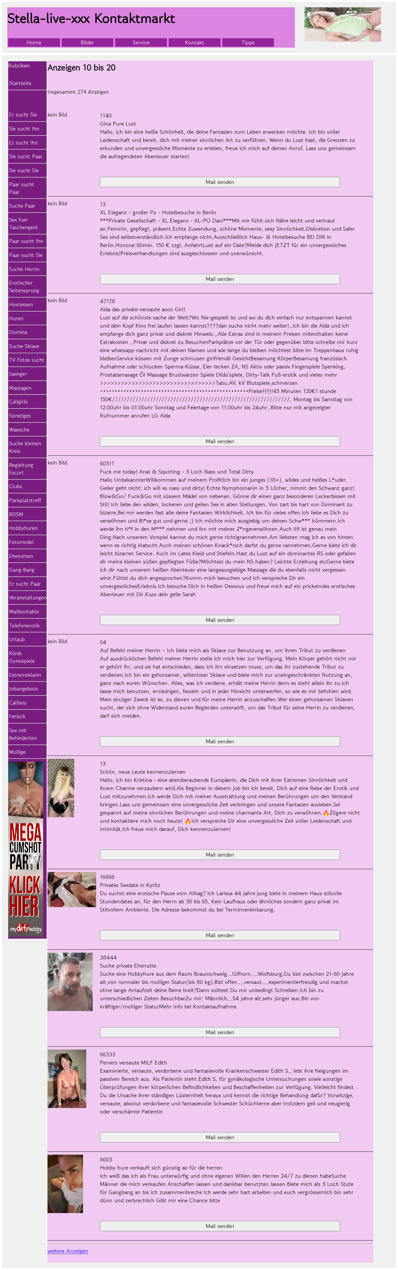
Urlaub (17, 639)
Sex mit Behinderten (23, 734)
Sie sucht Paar (26, 156)
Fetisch (17, 716)
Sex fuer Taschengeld (23, 223)
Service (141, 42)
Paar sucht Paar (21, 188)
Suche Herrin (24, 269)
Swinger (18, 373)
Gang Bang (21, 569)
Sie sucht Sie (24, 170)
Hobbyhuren (23, 528)
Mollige (17, 752)
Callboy (18, 702)
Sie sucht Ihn (24, 128)
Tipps (248, 42)
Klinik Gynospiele (22, 656)
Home (34, 42)
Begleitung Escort (21, 468)
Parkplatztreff (25, 500)
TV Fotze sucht (26, 359)
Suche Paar (22, 205)
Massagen (20, 388)
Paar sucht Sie (26, 255)
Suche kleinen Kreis (25, 447)
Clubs (15, 486)
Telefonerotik (24, 625)
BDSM (16, 514)
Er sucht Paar (25, 583)
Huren (16, 318)
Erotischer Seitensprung (24, 286)
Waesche (19, 429)
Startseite (20, 83)
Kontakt (194, 42)
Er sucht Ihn (23, 142)
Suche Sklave (24, 346)
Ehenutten (21, 556)
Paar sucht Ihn (26, 241)
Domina (18, 332)
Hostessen (21, 304)
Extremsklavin (25, 675)
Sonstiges (20, 415)
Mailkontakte (24, 611)
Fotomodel (21, 542)
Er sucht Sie (23, 114)
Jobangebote (23, 688)
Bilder (87, 42)
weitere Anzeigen (67, 1251)
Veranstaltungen (26, 597)
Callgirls (18, 401)
